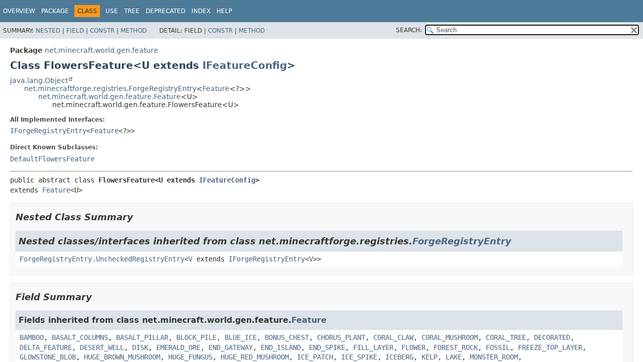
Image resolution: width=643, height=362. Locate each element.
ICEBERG (399, 357)
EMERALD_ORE (178, 347)
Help (224, 11)
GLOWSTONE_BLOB (48, 357)
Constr (102, 30)
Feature (216, 88)
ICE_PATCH (315, 357)
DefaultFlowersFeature (52, 159)
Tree (132, 11)
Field (75, 30)
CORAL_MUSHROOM (449, 337)
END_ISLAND (281, 347)
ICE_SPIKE (359, 357)
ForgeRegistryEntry (461, 241)
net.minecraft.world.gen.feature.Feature (109, 97)
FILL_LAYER (373, 347)
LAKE (454, 357)
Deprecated (165, 11)
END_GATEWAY (230, 347)
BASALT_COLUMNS (80, 337)
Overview (19, 11)
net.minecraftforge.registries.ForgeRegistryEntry (110, 88)
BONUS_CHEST (287, 337)
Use (111, 11)
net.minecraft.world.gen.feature (101, 50)
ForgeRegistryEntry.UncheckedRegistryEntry (102, 259)
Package (55, 11)
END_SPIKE (327, 347)
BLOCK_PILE (196, 337)
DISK (140, 347)
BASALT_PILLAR (142, 337)
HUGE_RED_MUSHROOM (255, 357)
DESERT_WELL (102, 347)
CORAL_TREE (506, 337)
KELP (429, 357)
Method (134, 30)
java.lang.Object (39, 80)
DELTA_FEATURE (46, 347)
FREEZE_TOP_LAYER (550, 347)
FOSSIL (498, 347)
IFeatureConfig (244, 65)
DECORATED (552, 337)
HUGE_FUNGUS (190, 357)
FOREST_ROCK (456, 347)
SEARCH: (409, 30)
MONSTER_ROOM (494, 357)
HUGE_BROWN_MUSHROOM (122, 357)
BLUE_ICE (241, 337)
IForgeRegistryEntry (48, 131)
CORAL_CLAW (393, 337)
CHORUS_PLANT (341, 337)
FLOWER (413, 347)
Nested (48, 30)
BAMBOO (32, 337)
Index (200, 11)
